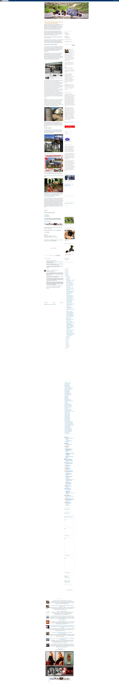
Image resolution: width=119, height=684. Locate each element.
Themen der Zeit (52, 46)
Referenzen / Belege (67, 420)
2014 (66, 270)
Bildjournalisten (68, 491)
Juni (67, 340)
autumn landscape (68, 454)
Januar (67, 346)
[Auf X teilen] (57, 255)
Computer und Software (68, 387)
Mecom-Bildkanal (47, 215)
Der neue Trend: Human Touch (70, 329)
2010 (66, 275)
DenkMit (67, 441)
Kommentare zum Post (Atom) (51, 304)
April (67, 342)
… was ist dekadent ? (68, 489)
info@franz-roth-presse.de (68, 41)
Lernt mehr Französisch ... (69, 311)
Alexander (47, 260)
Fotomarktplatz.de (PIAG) (68, 394)
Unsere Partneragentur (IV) (68, 431)
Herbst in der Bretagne (69, 321)
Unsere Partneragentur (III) (68, 430)
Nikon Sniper (67, 446)
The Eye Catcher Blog (69, 459)
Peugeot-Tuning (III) (67, 414)
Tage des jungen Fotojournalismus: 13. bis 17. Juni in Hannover (70, 493)
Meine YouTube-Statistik (62, 611)
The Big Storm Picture (69, 473)
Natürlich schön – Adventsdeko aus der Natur (62, 600)
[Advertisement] (69, 24)
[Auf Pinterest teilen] (59, 255)
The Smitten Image (68, 465)
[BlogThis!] (57, 255)
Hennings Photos (68, 502)
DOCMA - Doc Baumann (68, 389)
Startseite (54, 302)
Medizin (56, 39)
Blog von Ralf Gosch (67, 386)
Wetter (50, 228)
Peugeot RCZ (60, 648)
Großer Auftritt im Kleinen (69, 285)
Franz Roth (48, 270)
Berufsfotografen (68, 495)
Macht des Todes (50, 193)
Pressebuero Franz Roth (69, 462)
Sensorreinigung (68, 286)
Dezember (67, 276)
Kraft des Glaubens (50, 195)
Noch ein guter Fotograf (68, 409)
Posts (66, 132)
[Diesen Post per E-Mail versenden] (56, 255)
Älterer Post (61, 302)
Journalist (52, 40)
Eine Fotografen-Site (67, 392)
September (67, 336)
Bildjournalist (55, 41)
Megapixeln (58, 55)
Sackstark (67, 437)
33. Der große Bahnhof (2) (69, 444)
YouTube (55, 230)
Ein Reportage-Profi (67, 391)
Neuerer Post (46, 302)
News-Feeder (66, 408)
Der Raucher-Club (68, 488)
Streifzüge (67, 443)
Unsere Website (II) (67, 433)
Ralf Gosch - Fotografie (69, 476)
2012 (66, 273)
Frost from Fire (67, 466)
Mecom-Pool (48, 219)
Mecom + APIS (47, 214)
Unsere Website (67, 432)
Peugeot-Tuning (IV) (67, 415)
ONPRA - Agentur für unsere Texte (69, 411)
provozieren (45, 199)
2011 (66, 274)
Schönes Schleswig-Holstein (69, 471)
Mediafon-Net (66, 397)
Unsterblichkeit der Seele (47, 196)
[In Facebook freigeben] (58, 255)
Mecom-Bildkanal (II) (47, 216)
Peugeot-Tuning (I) (67, 412)
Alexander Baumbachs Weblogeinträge (69, 449)
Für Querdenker (67, 395)
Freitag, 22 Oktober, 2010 (53, 260)
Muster (45, 228)
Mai (66, 341)
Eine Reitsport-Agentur (68, 393)
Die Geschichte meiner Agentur (69, 388)
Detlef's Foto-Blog (68, 468)
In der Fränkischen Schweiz (69, 463)
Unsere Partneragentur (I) (68, 428)
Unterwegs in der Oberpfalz (69, 284)
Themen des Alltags (47, 46)
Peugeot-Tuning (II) (67, 413)
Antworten (47, 267)
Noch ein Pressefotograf (68, 410)
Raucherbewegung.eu (67, 419)
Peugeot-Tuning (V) (67, 416)
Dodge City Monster (68, 474)
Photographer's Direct (67, 417)
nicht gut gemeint (52, 175)
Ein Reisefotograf (67, 390)
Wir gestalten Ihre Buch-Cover (69, 203)
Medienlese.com (67, 398)
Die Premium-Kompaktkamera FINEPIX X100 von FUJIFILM (70, 327)
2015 (66, 269)
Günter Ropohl (66, 396)
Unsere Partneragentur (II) (68, 429)
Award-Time (67, 486)
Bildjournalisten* (68, 482)
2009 (66, 347)
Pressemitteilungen (67, 418)
